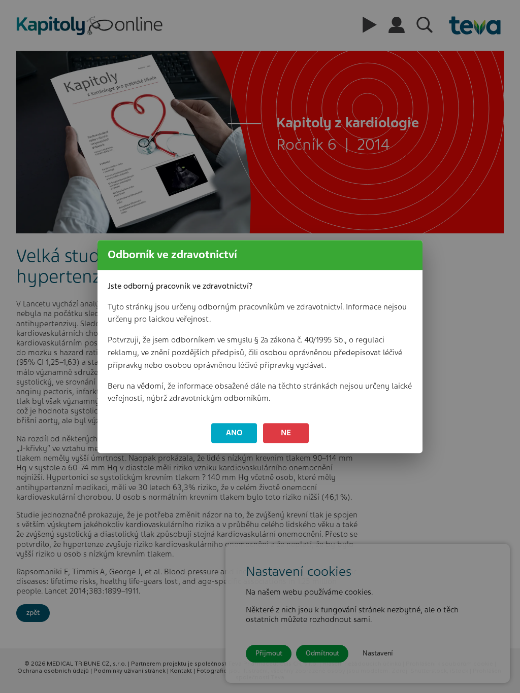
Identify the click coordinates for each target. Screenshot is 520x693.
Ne (286, 433)
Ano (234, 433)
